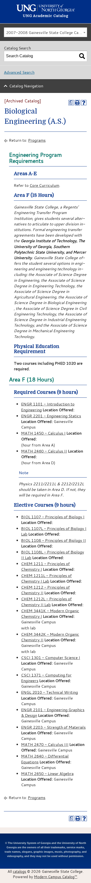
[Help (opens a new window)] (83, 102)
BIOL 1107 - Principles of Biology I (52, 517)
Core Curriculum (44, 185)
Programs (37, 140)
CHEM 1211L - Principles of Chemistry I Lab (46, 578)
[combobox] (45, 32)
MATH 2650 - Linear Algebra (47, 773)
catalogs (19, 871)
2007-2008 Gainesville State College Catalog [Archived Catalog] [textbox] (46, 32)
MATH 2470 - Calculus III (44, 744)
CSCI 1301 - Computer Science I (50, 657)
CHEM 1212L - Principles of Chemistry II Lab (46, 601)
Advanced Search (19, 72)
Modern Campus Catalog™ (55, 876)
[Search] (82, 56)
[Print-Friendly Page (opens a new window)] (77, 102)
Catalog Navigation (26, 86)
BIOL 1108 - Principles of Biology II (53, 540)
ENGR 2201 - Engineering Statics (51, 416)
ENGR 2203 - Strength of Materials (53, 727)
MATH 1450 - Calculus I (43, 433)
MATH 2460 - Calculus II (44, 451)
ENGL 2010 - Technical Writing (49, 692)
